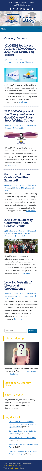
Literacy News (18, 62)
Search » (32, 331)
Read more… (24, 102)
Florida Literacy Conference (22, 296)
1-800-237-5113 (19, 2)
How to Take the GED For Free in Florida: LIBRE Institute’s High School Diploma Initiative (23, 424)
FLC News (8, 62)
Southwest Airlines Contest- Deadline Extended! (17, 177)
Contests (33, 60)
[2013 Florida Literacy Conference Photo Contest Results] (21, 246)
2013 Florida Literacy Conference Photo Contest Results (18, 223)
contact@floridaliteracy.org (21, 5)
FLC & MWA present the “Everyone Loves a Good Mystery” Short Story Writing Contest (19, 116)
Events (14, 233)
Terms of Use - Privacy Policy (12, 465)
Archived (25, 60)
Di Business (15, 468)
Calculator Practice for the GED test (22, 438)
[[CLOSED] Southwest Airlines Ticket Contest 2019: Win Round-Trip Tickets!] (21, 75)
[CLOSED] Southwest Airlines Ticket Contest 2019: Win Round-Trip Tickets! (20, 50)
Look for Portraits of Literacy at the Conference (17, 285)
